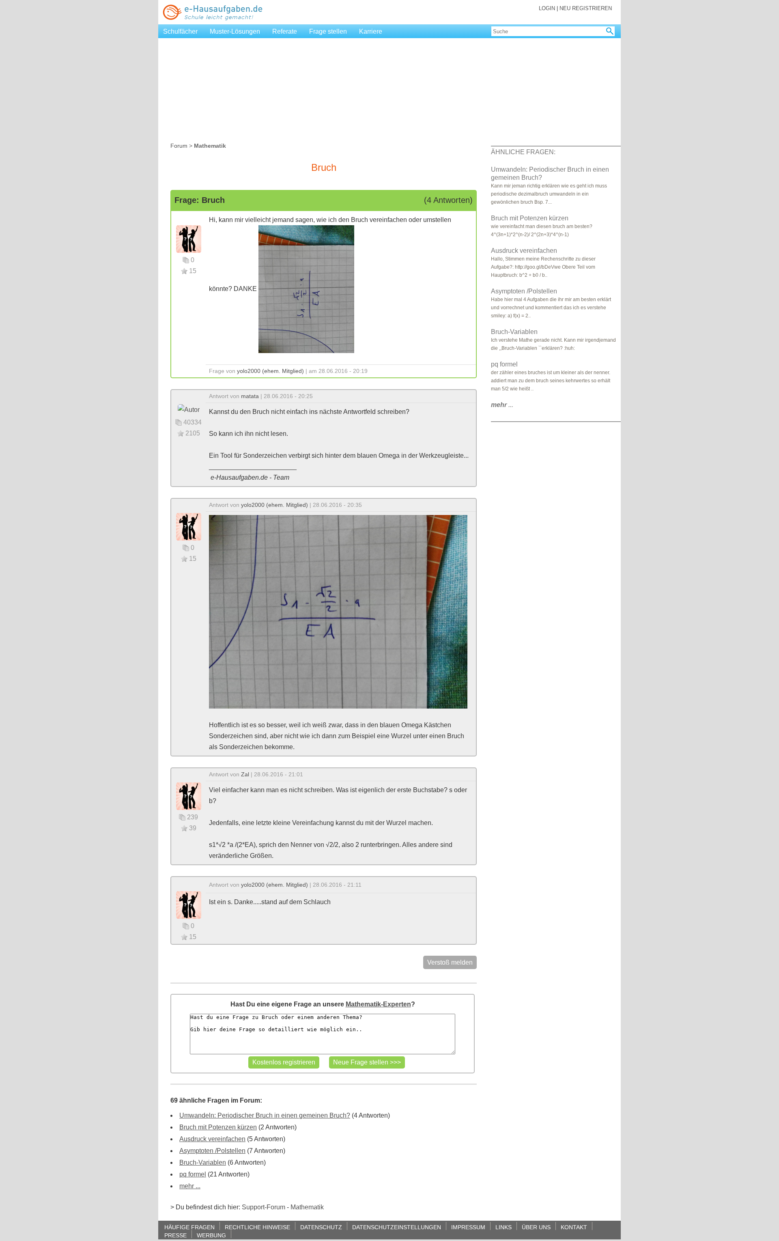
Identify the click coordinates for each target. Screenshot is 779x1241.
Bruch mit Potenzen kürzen (218, 1127)
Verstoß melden (450, 962)
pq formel (192, 1174)
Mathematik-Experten (378, 1004)
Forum (178, 145)
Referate (284, 31)
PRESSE (175, 1235)
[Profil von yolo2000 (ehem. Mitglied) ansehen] (188, 238)
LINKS (503, 1227)
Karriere (370, 31)
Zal (245, 774)
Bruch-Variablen (202, 1162)
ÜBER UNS (536, 1227)
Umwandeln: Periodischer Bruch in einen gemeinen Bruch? (264, 1115)
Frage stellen (328, 31)
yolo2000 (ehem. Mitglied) (270, 371)
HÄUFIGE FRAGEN (189, 1227)
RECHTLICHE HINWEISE (257, 1227)
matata (250, 396)
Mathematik (307, 1207)
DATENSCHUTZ (321, 1227)
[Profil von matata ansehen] (189, 408)
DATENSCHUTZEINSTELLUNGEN (396, 1227)
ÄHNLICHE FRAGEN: (523, 152)
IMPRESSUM (468, 1227)
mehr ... (189, 1186)
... (502, 404)
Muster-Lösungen (235, 31)
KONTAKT (574, 1227)
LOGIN (547, 8)
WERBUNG (211, 1235)
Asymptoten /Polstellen (212, 1150)
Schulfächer (180, 31)
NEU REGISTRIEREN (586, 8)
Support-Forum (263, 1207)
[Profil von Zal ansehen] (188, 796)
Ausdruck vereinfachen (212, 1138)
